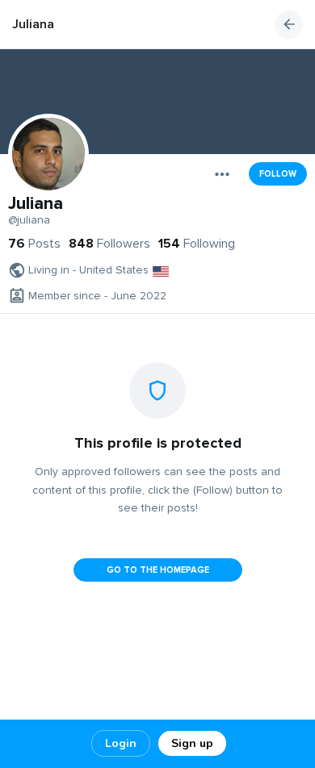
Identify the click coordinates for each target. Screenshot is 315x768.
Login (120, 743)
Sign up (192, 743)
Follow (277, 174)
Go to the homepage (158, 570)
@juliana (29, 220)
